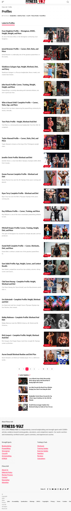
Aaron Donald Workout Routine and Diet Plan (19, 354)
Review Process (7, 475)
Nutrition (40, 453)
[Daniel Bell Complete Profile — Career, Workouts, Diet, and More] (56, 249)
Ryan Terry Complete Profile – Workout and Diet (20, 193)
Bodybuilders (13, 15)
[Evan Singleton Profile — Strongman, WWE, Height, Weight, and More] (56, 34)
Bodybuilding (6, 446)
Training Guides (42, 448)
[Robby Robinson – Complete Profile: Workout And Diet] (56, 321)
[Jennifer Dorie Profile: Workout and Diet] (56, 160)
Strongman (6, 451)
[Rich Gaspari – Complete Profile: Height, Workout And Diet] (56, 339)
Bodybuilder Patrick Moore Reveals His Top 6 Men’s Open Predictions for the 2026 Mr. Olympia (40, 398)
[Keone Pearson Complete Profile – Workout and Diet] (56, 178)
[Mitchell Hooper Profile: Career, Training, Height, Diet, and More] (56, 231)
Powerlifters (42, 15)
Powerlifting (6, 448)
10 (43, 369)
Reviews (40, 456)
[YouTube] (52, 489)
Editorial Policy (7, 472)
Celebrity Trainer (21, 15)
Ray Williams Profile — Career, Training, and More (21, 211)
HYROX (4, 458)
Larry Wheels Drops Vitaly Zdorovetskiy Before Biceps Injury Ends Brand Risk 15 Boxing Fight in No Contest (39, 380)
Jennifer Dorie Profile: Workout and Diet (17, 157)
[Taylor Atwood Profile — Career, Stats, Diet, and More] (56, 142)
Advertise (5, 482)
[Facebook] (48, 489)
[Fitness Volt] (35, 2)
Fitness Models (35, 15)
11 (47, 369)
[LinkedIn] (65, 489)
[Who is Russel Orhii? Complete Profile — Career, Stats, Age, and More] (56, 106)
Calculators (41, 458)
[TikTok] (63, 489)
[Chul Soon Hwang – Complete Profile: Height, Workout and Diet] (56, 285)
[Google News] (55, 489)
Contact (4, 477)
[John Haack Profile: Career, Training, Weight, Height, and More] (56, 88)
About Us (5, 470)
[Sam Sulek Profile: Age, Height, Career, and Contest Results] (56, 267)
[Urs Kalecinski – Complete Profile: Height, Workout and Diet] (56, 303)
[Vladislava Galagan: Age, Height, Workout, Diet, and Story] (56, 70)
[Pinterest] (60, 489)
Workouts (40, 446)
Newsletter (6, 480)
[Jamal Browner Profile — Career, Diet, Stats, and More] (56, 52)
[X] (50, 489)
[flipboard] (68, 489)
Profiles (47, 40)
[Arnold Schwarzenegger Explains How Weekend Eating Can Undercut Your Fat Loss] (23, 407)
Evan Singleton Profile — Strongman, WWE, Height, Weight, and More (18, 32)
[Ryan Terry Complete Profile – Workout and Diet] (56, 196)
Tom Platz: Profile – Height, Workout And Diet (19, 121)
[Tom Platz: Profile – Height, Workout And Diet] (56, 124)
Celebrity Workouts (50, 363)
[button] (3, 2)
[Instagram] (58, 489)
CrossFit (28, 15)
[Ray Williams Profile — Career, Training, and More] (56, 213)
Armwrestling (6, 456)
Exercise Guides (42, 451)
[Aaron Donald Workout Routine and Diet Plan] (56, 357)
